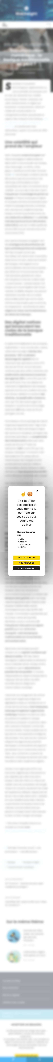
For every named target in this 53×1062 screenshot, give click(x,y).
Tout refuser (26, 562)
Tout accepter (26, 557)
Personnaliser (26, 568)
